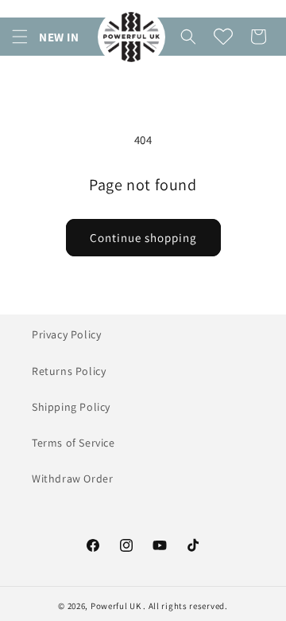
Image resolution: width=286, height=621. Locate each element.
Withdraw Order (72, 478)
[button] (19, 36)
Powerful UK (117, 605)
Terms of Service (73, 442)
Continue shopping (143, 237)
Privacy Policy (66, 334)
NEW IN (59, 37)
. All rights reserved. (185, 605)
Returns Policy (69, 371)
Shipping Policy (71, 407)
